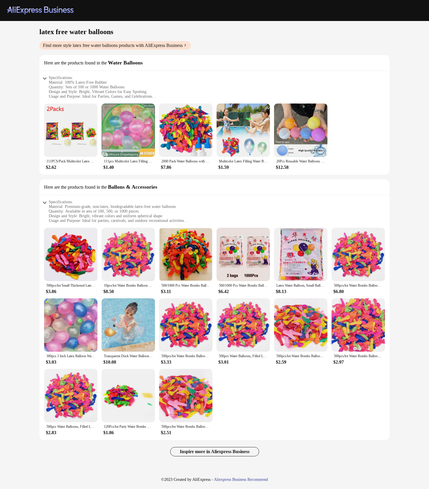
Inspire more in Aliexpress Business (215, 451)
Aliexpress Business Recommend (241, 479)
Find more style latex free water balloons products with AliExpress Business (113, 45)
